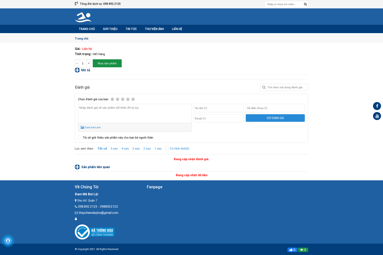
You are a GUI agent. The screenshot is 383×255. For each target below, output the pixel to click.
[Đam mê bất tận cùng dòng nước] (83, 17)
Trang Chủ (87, 29)
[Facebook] (377, 106)
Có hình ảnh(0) (179, 148)
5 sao (114, 148)
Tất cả (102, 148)
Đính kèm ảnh (93, 127)
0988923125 (109, 206)
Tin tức (131, 29)
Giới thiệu (110, 29)
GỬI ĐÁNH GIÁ (275, 118)
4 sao (125, 148)
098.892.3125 (87, 206)
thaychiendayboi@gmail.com (98, 213)
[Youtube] (377, 116)
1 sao (158, 148)
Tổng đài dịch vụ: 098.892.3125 (100, 3)
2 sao (147, 148)
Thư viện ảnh (154, 29)
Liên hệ (177, 29)
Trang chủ (81, 38)
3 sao (136, 148)
